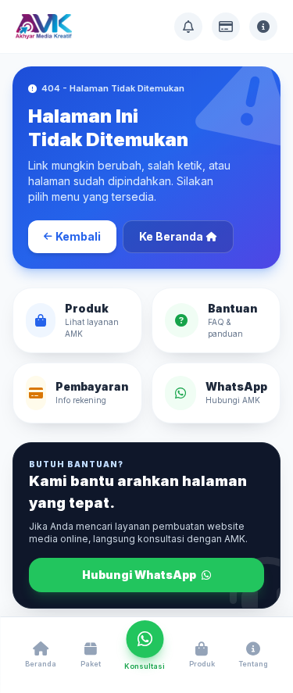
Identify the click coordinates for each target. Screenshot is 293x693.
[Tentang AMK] (263, 27)
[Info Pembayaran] (226, 27)
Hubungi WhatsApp (140, 574)
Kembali (78, 236)
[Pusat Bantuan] (188, 27)
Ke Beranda (171, 236)
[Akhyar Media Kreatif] (44, 26)
